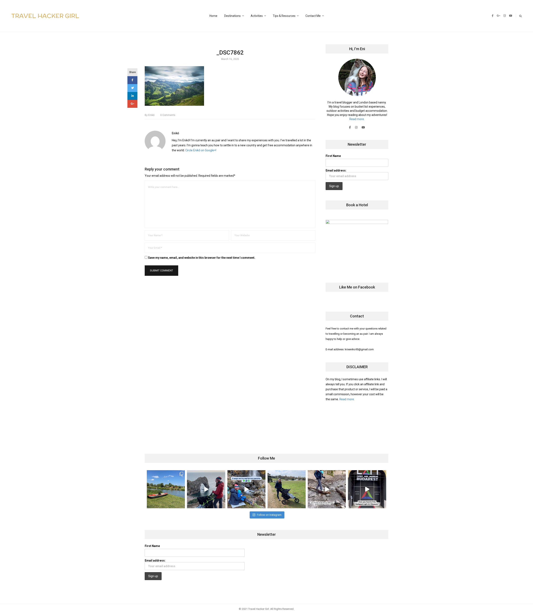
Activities (257, 15)
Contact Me (313, 15)
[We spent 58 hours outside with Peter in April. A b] (206, 489)
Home (213, 15)
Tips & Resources (284, 15)
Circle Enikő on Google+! (200, 150)
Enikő (149, 115)
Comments (167, 115)
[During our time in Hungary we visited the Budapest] (367, 489)
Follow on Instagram (269, 514)
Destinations (232, 15)
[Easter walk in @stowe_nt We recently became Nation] (287, 489)
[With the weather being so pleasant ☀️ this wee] (166, 489)
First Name (333, 156)
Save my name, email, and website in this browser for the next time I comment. (201, 257)
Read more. (357, 119)
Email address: (336, 170)
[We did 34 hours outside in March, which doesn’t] (327, 489)
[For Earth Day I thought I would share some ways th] (246, 489)
